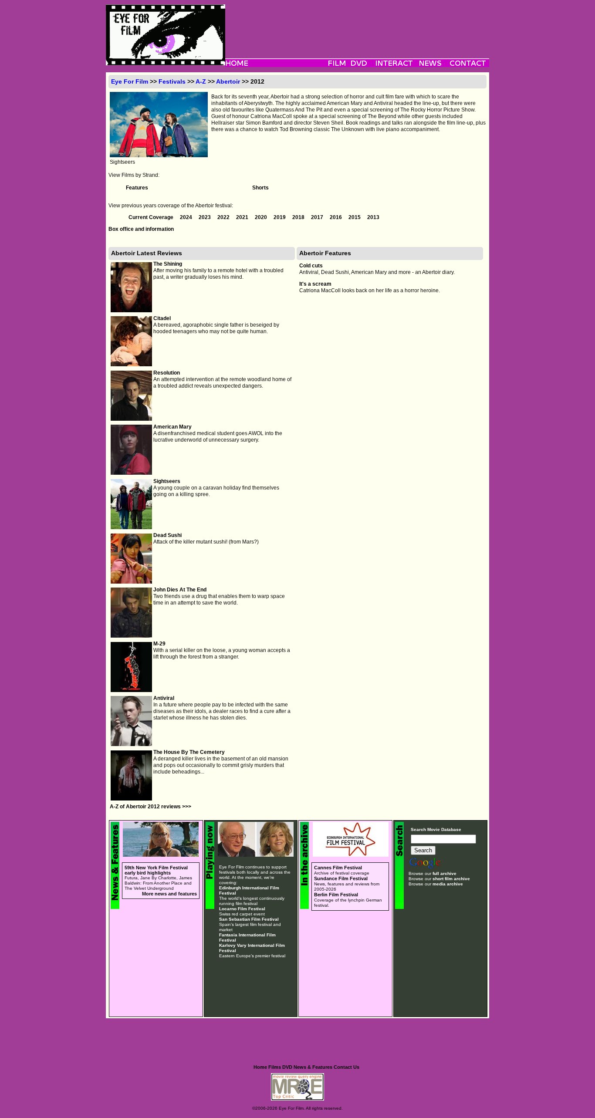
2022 (224, 217)
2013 (373, 217)
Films (274, 1067)
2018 (299, 217)
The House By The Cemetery (189, 752)
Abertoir (228, 81)
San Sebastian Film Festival (249, 919)
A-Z (201, 81)
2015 (355, 217)
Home (260, 1067)
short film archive (451, 878)
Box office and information (141, 229)
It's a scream (315, 284)
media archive (448, 884)
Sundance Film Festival (341, 878)
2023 (205, 217)
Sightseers (166, 481)
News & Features (313, 1067)
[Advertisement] (357, 24)
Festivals (172, 81)
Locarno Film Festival (242, 908)
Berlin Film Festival (336, 894)
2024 (186, 217)
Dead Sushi (167, 535)
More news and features (169, 893)
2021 (243, 217)
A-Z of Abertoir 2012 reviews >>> (150, 807)
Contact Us (346, 1067)
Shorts (260, 188)
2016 (336, 217)
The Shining (167, 264)
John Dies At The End (179, 590)
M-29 (159, 644)
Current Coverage (151, 217)
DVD (287, 1067)
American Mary (172, 427)
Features (137, 188)
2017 (318, 217)
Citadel (162, 318)
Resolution (166, 373)
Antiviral (163, 698)
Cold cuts (311, 266)
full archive (444, 873)
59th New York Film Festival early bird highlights (156, 870)
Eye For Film (129, 81)
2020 (261, 217)
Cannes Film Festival (338, 867)
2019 (280, 217)
